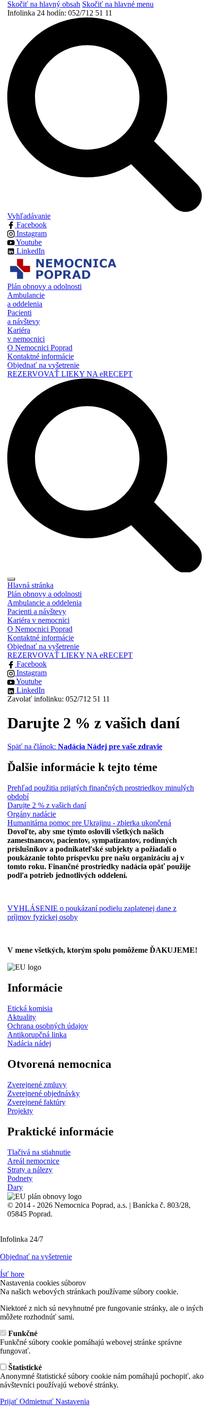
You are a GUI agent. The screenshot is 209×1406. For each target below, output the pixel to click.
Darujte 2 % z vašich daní (46, 805)
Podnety (20, 1178)
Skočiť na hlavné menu (118, 4)
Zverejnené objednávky (43, 1093)
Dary (15, 1187)
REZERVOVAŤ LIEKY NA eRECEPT (70, 374)
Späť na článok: (84, 746)
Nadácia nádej (29, 1043)
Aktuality (21, 1017)
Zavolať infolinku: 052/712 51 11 (58, 699)
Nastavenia (72, 1401)
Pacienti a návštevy (23, 317)
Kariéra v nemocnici (26, 334)
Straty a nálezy (29, 1170)
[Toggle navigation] (11, 579)
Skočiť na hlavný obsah (43, 4)
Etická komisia (29, 1008)
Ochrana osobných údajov (47, 1026)
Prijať (9, 1401)
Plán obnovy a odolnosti (44, 286)
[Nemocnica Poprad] (62, 268)
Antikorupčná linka (37, 1034)
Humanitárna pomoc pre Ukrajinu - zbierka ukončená (89, 823)
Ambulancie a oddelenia (26, 299)
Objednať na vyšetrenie (43, 365)
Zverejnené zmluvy (37, 1084)
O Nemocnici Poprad (39, 347)
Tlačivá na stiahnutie (38, 1152)
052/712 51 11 (59, 13)
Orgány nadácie (31, 814)
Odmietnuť (37, 1401)
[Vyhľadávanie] (104, 474)
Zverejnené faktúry (36, 1102)
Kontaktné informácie (40, 356)
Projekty (20, 1111)
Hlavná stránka (30, 585)
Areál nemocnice (33, 1161)
